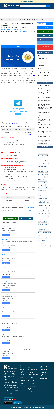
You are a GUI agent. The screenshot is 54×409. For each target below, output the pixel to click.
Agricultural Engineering (43, 155)
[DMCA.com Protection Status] (44, 378)
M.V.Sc (39, 224)
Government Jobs (43, 55)
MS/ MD (39, 235)
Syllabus (43, 375)
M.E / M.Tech (47, 216)
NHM (3, 347)
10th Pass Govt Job (43, 75)
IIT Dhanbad (5, 294)
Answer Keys (44, 374)
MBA (43, 224)
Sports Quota (41, 245)
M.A (42, 216)
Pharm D (44, 240)
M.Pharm (40, 218)
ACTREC (4, 267)
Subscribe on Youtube (46, 47)
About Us (23, 372)
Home (2, 19)
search (49, 23)
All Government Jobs (12, 5)
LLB (39, 216)
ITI (48, 213)
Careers (23, 377)
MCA (39, 226)
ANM (39, 158)
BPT (46, 177)
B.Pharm (40, 168)
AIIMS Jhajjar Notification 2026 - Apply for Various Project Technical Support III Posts (45, 142)
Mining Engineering (47, 232)
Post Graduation (47, 243)
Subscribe (45, 27)
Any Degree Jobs (43, 65)
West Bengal (23, 31)
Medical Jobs (41, 62)
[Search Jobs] (48, 6)
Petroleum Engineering (43, 237)
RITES (3, 254)
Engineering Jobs (43, 58)
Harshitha (3, 27)
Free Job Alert (32, 372)
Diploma (45, 190)
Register (23, 369)
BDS (43, 174)
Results (43, 371)
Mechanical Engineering (43, 229)
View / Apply (6, 234)
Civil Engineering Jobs (44, 72)
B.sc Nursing (40, 171)
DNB (39, 193)
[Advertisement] (27, 13)
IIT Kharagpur (5, 281)
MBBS (47, 224)
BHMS (46, 174)
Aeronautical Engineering (43, 152)
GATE (46, 205)
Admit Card (43, 372)
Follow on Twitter (45, 43)
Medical (39, 232)
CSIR (3, 307)
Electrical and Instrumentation (44, 195)
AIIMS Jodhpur (5, 239)
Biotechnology (41, 177)
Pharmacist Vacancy (43, 79)
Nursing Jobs (41, 68)
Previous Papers (45, 369)
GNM (49, 205)
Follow (18, 46)
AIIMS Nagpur (5, 226)
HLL (3, 334)
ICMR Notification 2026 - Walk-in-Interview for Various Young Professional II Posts (45, 133)
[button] (52, 1)
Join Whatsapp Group (11, 218)
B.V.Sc (46, 171)
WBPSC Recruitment (9, 19)
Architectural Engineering (43, 160)
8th (42, 150)
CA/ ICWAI (44, 179)
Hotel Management (42, 208)
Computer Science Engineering (44, 187)
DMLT (50, 190)
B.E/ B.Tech (40, 166)
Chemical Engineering (42, 182)
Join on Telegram (27, 1)
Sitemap (23, 385)
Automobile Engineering (43, 163)
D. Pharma (40, 190)
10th (39, 150)
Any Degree (44, 158)
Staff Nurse (47, 245)
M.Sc (39, 221)
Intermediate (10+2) (42, 213)
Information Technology (43, 210)
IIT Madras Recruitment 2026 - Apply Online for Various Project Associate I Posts (44, 87)
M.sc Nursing (44, 221)
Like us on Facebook (46, 39)
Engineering (40, 205)
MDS (42, 226)
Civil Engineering (41, 185)
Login (22, 371)
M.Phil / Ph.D (46, 218)
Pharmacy (40, 243)
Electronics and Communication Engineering (44, 202)
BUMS (39, 179)
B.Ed (45, 166)
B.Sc (44, 168)
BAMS (39, 174)
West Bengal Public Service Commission (11, 29)
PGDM (39, 240)
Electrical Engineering (42, 198)
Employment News (33, 371)
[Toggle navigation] (17, 5)
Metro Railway (5, 321)
